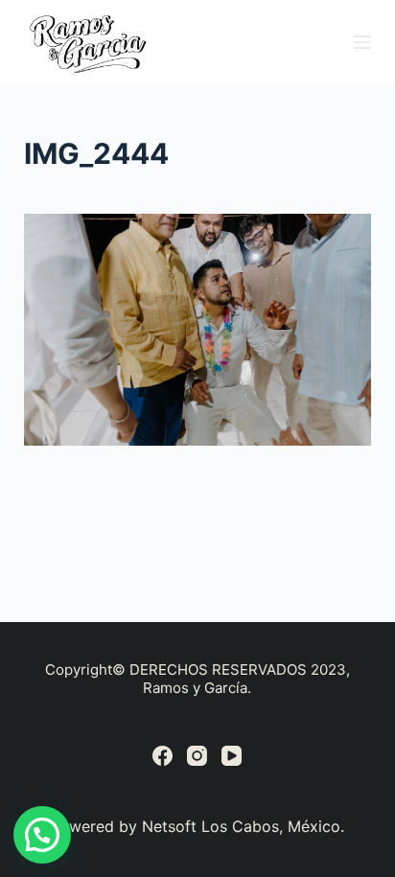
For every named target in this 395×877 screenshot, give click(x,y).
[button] (42, 835)
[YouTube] (231, 756)
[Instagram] (197, 756)
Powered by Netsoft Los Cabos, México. (197, 826)
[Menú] (362, 42)
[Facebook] (162, 756)
